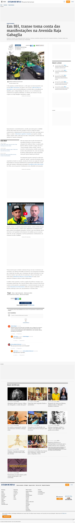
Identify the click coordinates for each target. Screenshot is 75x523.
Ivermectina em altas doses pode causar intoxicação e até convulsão (17, 476)
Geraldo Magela (14, 326)
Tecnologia (28, 504)
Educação (3, 503)
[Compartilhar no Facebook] (31, 46)
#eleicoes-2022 (28, 293)
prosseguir (7, 516)
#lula (13, 293)
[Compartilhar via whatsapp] (34, 46)
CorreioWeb (40, 491)
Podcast (27, 508)
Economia (3, 494)
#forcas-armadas (24, 294)
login (29, 305)
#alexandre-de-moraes (13, 294)
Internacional (3, 496)
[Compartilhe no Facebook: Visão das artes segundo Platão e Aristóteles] (37, 401)
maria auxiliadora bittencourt (16, 344)
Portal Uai (15, 491)
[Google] (25, 321)
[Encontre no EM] (64, 2)
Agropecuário (28, 510)
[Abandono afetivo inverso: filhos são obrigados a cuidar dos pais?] (17, 393)
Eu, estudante (40, 494)
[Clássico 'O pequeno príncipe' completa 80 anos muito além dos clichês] (17, 441)
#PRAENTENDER (29, 495)
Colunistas (3, 500)
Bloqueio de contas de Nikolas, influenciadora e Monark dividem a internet (57, 405)
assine (33, 305)
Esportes (27, 505)
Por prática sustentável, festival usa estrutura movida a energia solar (17, 428)
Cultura (2, 501)
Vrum (15, 497)
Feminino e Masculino (30, 501)
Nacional (3, 495)
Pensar (27, 506)
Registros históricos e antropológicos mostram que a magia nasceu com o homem (57, 444)
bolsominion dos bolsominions (17, 286)
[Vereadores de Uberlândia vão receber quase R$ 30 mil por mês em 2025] (37, 417)
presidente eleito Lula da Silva (36, 164)
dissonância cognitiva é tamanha (23, 134)
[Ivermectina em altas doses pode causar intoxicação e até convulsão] (17, 465)
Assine (68, 1)
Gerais (2, 491)
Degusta (27, 503)
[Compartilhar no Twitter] (32, 46)
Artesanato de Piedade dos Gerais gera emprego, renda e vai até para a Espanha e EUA (37, 452)
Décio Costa (15, 336)
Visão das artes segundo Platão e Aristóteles (37, 404)
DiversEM (3, 497)
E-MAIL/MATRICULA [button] (26, 322)
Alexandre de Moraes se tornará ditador (22, 276)
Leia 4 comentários (25, 303)
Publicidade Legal (4, 504)
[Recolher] (42, 326)
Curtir (13, 333)
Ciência (27, 500)
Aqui (14, 496)
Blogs (15, 495)
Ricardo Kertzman (28, 2)
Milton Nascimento (15, 87)
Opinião (27, 492)
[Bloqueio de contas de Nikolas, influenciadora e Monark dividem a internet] (57, 393)
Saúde (2, 499)
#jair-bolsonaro (19, 293)
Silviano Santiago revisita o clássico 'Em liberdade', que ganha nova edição (56, 428)
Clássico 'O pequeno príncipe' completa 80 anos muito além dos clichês (16, 452)
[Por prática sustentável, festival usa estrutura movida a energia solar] (17, 417)
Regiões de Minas (29, 491)
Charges (27, 497)
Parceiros (15, 494)
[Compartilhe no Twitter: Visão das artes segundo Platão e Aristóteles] (38, 401)
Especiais (27, 494)
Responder (19, 333)
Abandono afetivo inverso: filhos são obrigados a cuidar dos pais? (17, 404)
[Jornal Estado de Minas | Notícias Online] (14, 2)
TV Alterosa (16, 492)
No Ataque (28, 509)
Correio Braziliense (41, 492)
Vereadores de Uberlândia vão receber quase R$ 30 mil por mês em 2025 (37, 428)
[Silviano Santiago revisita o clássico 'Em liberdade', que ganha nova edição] (57, 417)
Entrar (72, 1)
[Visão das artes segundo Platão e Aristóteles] (37, 393)
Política (2, 492)
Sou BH (15, 499)
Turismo (27, 499)
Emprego (27, 496)
